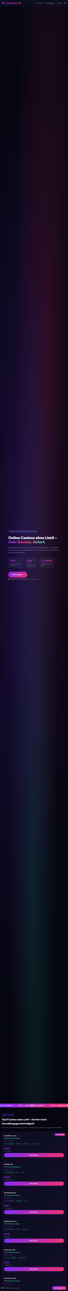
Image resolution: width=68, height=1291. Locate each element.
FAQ (65, 3)
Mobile (59, 3)
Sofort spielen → (17, 574)
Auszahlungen (50, 3)
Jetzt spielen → (34, 1155)
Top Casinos (40, 3)
